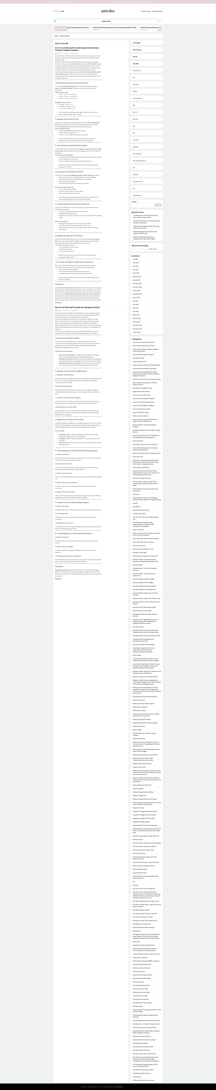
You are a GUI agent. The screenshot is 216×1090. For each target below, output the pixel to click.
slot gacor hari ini (138, 181)
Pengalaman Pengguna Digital (141, 822)
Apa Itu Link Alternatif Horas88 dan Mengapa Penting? (77, 307)
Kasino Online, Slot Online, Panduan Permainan (146, 538)
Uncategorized (137, 1077)
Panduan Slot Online (138, 808)
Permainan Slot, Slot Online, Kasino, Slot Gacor (146, 862)
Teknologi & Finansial (139, 971)
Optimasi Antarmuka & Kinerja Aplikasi (144, 703)
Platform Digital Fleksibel (140, 869)
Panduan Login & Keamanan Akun (142, 763)
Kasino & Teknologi (138, 529)
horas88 (135, 503)
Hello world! (153, 249)
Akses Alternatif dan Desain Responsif (143, 342)
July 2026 (135, 259)
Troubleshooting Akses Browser (142, 1073)
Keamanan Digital (138, 565)
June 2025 (136, 304)
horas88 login (136, 506)
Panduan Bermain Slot (139, 726)
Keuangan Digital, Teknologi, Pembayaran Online (146, 635)
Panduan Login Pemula (139, 767)
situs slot (135, 119)
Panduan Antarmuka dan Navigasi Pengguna (145, 723)
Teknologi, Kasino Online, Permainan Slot (144, 1054)
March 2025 (136, 315)
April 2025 (135, 311)
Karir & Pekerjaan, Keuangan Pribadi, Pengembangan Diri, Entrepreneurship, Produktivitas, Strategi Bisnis (143, 524)
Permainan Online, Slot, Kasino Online (143, 850)
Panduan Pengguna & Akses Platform (143, 792)
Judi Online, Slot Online (139, 513)
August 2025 (136, 297)
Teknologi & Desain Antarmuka (141, 968)
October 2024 (136, 332)
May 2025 (135, 308)
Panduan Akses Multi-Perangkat (142, 719)
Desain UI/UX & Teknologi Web (141, 409)
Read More (58, 302)
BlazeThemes (119, 1086)
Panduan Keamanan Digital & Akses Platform (145, 755)
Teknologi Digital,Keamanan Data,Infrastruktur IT (146, 1020)
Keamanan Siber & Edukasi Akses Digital (144, 607)
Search (134, 202)
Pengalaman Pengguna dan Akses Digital (144, 815)
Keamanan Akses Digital (140, 552)
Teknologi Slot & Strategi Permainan (143, 1047)
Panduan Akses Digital (139, 710)
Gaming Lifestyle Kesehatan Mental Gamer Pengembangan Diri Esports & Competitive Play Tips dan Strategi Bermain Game (146, 473)
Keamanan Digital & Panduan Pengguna (144, 579)
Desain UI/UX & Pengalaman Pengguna (143, 405)
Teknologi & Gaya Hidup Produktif (142, 975)
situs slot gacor (137, 98)
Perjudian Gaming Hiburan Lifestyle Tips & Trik (146, 836)
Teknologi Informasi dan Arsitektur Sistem (145, 1027)
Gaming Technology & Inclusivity (142, 478)
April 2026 (135, 269)
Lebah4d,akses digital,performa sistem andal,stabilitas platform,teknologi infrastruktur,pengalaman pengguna (144, 650)
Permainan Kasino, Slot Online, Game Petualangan (147, 843)
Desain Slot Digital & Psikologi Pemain (144, 402)
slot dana (135, 174)
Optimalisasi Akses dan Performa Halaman (145, 696)
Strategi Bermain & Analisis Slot (142, 924)
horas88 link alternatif (68, 86)
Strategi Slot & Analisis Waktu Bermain (144, 945)
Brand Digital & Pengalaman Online (142, 388)
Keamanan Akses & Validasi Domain (143, 549)
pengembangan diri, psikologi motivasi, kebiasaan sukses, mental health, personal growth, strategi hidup (147, 830)
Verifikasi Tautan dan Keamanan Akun (143, 1080)
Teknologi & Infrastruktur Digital (142, 978)
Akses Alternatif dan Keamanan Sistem (144, 346)
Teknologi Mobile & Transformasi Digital (144, 1040)
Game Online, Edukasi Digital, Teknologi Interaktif (147, 453)
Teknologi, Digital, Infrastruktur (141, 1050)
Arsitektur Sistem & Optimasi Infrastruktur (144, 368)
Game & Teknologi (138, 441)
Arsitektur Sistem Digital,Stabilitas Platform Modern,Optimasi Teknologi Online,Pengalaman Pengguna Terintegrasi (146, 374)
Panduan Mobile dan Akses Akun (142, 785)
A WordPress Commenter (140, 249)
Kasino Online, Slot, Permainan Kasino (143, 542)
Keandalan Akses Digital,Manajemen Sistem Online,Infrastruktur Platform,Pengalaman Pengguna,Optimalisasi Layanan (145, 621)
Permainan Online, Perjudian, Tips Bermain (145, 846)
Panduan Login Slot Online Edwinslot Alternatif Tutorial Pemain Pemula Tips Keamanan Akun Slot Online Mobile (147, 779)
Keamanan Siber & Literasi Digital (142, 610)
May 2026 (135, 266)
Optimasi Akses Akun (139, 700)
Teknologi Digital (137, 1006)
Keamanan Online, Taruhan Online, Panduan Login (146, 598)
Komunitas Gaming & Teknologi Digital (143, 644)
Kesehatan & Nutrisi (138, 627)
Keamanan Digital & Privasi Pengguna (143, 582)
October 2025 (136, 290)
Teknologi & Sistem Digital (140, 996)
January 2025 (136, 322)
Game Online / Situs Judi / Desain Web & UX (145, 444)
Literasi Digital (137, 655)
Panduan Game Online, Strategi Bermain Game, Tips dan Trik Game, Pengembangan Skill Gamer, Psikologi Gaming (146, 744)
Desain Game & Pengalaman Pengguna (143, 398)
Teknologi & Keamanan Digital (141, 985)
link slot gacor (137, 70)
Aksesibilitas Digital (138, 358)
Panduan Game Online (139, 738)
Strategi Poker (137, 931)
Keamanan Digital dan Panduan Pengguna (144, 586)
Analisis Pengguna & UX (139, 361)
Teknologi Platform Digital (140, 1043)
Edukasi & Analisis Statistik (140, 416)
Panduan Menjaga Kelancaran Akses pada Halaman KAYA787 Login (110, 27)
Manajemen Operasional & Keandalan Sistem (145, 676)
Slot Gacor (136, 84)
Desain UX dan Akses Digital (141, 412)
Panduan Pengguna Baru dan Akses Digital (145, 799)
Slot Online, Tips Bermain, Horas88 (142, 917)
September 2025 (137, 294)
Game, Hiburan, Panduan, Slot (141, 467)
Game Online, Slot (138, 457)
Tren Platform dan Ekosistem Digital (143, 1070)
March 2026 (136, 273)
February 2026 (137, 276)
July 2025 (135, 301)
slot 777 (135, 112)
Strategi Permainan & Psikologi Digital (143, 927)
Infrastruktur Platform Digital (141, 510)
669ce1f (58, 53)
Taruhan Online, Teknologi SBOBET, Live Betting (146, 961)
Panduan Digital (137, 730)
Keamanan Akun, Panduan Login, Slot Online (145, 556)
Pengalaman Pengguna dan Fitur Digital (144, 818)
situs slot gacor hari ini (139, 161)
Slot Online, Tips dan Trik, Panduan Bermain (145, 920)
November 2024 (137, 329)
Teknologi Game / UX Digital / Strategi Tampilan (146, 1024)
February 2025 (137, 318)
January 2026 (136, 280)
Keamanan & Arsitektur (139, 545)
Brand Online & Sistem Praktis (141, 391)
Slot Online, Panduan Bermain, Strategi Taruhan (146, 901)
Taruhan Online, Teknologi (140, 957)
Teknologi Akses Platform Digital (142, 1003)
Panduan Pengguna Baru (139, 795)
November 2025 (137, 287)
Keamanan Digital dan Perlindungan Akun (144, 589)
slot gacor (136, 147)
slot (134, 77)
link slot (135, 91)
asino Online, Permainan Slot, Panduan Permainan (147, 379)
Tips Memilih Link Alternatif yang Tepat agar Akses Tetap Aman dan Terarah (130, 2)
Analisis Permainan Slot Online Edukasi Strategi (146, 365)
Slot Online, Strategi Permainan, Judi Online (145, 913)
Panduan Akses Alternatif (140, 707)
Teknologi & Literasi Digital (140, 989)
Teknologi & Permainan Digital (141, 992)
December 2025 (137, 283)
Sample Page (106, 21)
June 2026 (136, 262)
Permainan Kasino (138, 839)
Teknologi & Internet (138, 982)
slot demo (136, 140)
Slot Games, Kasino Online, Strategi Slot (144, 888)
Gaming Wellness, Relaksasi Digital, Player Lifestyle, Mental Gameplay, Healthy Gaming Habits (145, 483)
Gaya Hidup (136, 494)
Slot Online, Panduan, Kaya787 (141, 910)
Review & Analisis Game (139, 873)
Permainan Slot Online (139, 853)
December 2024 (137, 325)
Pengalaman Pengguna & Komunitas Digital (145, 811)
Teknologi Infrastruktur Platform (142, 1036)
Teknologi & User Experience (141, 999)
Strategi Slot (136, 942)
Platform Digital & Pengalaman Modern (144, 866)
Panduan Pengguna (138, 788)
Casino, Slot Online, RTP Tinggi (141, 395)
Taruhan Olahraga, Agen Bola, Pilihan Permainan (146, 954)
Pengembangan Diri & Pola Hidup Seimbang (145, 825)
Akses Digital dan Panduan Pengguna (143, 354)
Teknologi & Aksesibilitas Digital (142, 964)
